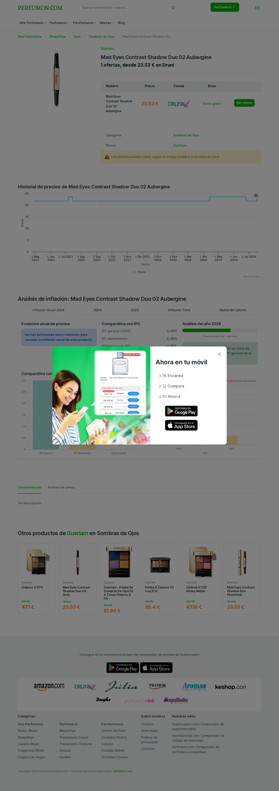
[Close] (219, 354)
